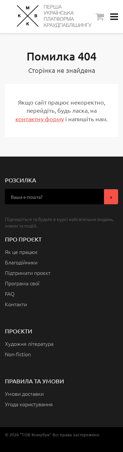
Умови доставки (24, 393)
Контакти (16, 304)
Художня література (29, 343)
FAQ (9, 293)
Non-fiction (18, 354)
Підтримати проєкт (28, 272)
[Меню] (114, 16)
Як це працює (21, 251)
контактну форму (39, 118)
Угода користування (29, 404)
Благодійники (21, 262)
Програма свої (22, 283)
